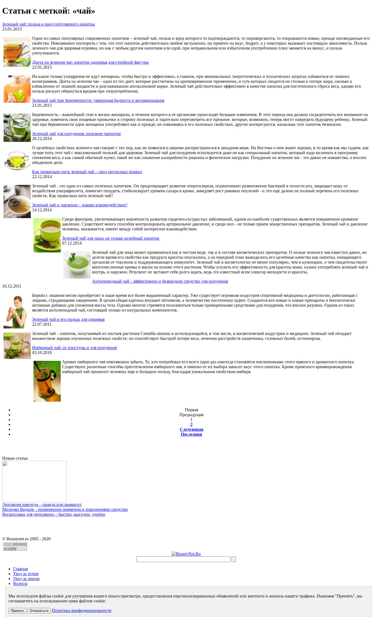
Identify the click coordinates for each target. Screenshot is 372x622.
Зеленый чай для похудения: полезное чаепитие (76, 133)
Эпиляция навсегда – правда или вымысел (41, 504)
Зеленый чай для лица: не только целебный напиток (110, 238)
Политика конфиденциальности (81, 610)
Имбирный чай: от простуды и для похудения (74, 347)
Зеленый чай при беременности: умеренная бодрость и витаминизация (98, 100)
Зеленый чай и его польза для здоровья (68, 319)
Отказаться (39, 611)
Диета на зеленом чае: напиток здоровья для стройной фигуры (90, 62)
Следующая (191, 429)
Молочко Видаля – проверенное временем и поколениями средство (65, 509)
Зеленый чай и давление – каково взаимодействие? (79, 205)
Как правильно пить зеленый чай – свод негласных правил (87, 171)
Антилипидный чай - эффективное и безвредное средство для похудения (160, 281)
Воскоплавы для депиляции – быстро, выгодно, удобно (53, 514)
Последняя (191, 434)
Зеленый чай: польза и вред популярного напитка (48, 24)
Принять (17, 611)
